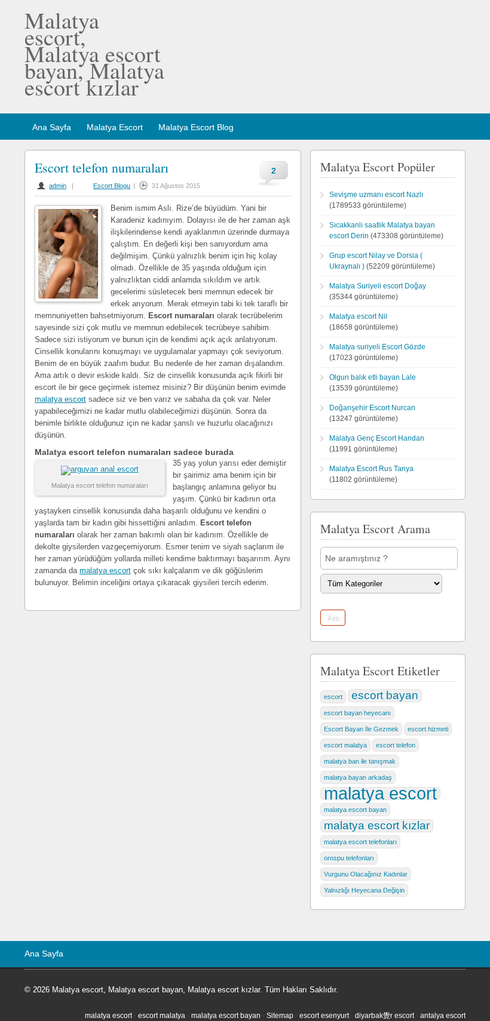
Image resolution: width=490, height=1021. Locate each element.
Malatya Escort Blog (196, 127)
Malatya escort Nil (358, 316)
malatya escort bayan (355, 809)
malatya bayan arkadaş (358, 777)
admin (57, 185)
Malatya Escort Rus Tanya (371, 469)
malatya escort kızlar (377, 825)
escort (333, 696)
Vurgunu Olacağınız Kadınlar (366, 874)
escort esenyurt (324, 1015)
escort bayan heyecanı (357, 712)
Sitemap (280, 1015)
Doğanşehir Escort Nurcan (372, 408)
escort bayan (384, 695)
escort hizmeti (428, 729)
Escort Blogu (111, 185)
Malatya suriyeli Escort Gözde (377, 347)
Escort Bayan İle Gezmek (361, 729)
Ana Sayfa (51, 127)
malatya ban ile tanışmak (360, 761)
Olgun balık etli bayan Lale (372, 377)
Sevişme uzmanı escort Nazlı (376, 194)
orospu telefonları (349, 858)
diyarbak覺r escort (384, 1015)
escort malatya (345, 745)
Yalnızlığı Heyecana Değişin (364, 890)
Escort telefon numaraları (102, 167)
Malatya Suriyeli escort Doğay (377, 286)
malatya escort (60, 399)
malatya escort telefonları (360, 841)
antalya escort (443, 1015)
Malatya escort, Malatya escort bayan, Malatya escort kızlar (94, 53)
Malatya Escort (115, 127)
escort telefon (395, 745)
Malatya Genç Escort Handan (376, 438)
